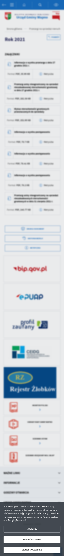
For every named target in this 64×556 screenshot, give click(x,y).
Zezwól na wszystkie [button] (32, 550)
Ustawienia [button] (32, 529)
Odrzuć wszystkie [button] (32, 539)
